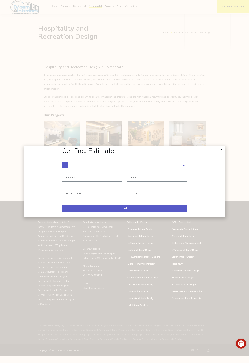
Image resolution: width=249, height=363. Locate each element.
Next (124, 208)
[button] (221, 150)
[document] (124, 181)
